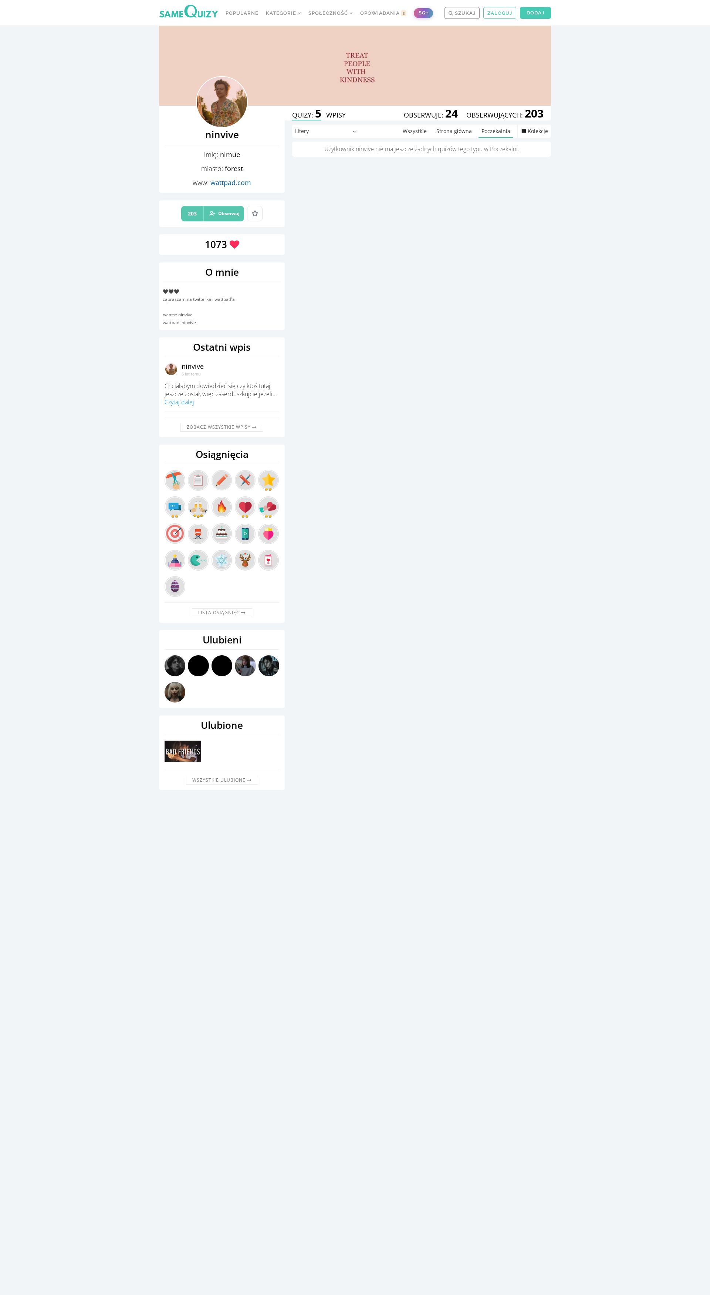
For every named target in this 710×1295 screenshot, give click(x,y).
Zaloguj (499, 13)
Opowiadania (382, 13)
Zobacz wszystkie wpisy (219, 427)
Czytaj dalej (179, 402)
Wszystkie (415, 131)
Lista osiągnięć (219, 612)
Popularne (242, 13)
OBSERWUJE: (431, 115)
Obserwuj (214, 213)
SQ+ (423, 13)
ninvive (193, 366)
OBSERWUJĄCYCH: (505, 115)
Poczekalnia (495, 131)
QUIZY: (306, 115)
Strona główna (454, 131)
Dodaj (535, 13)
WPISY (336, 115)
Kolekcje (538, 131)
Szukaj (464, 13)
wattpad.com (230, 182)
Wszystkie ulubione (219, 780)
